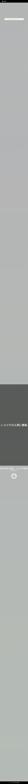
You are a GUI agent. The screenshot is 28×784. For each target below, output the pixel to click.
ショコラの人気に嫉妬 (14, 425)
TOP (4, 1)
